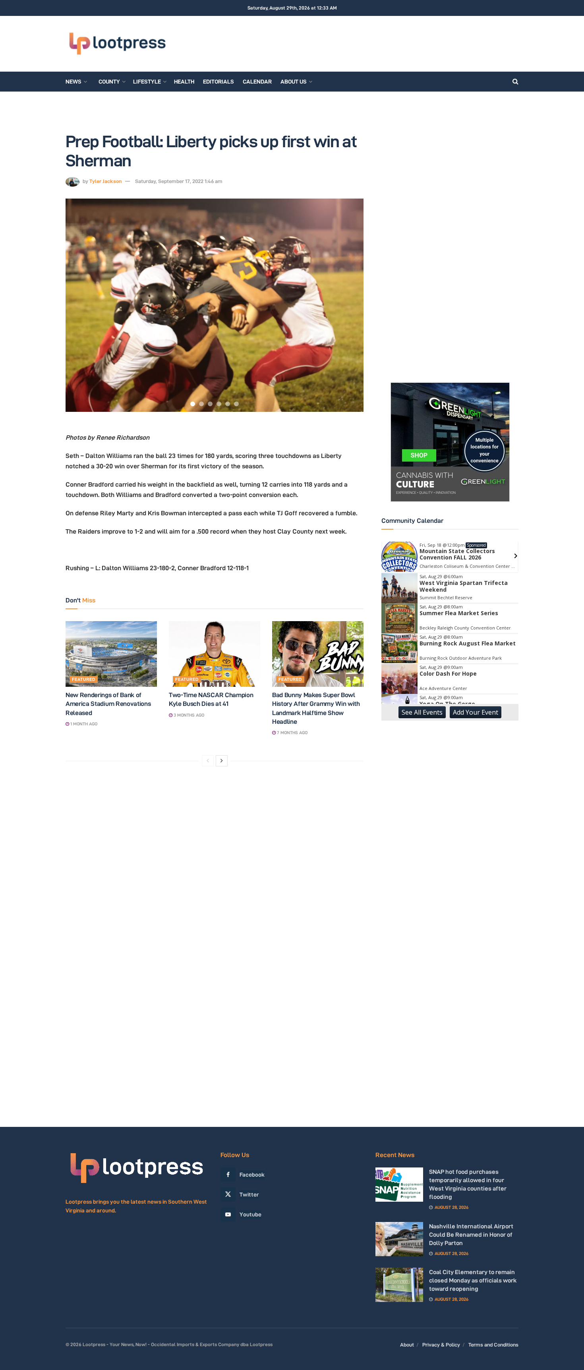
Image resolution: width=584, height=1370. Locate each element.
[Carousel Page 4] (219, 403)
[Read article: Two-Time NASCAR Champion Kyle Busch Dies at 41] (214, 653)
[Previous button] (81, 305)
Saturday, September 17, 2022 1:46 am (178, 181)
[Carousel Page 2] (201, 403)
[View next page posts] (222, 760)
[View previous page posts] (208, 760)
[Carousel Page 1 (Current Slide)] (192, 403)
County (109, 81)
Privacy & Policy (441, 1344)
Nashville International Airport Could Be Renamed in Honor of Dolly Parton (471, 1234)
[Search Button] (515, 82)
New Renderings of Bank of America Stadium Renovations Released (108, 704)
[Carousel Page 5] (227, 403)
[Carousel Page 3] (210, 403)
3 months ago (188, 715)
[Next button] (348, 305)
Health (184, 81)
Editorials (218, 81)
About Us (293, 81)
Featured (83, 679)
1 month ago (83, 723)
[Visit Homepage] (117, 43)
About (407, 1344)
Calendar (257, 81)
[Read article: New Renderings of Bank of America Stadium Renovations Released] (111, 653)
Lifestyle (147, 81)
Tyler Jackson (105, 181)
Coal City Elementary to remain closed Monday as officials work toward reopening (473, 1280)
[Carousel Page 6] (236, 403)
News (73, 81)
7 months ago (291, 732)
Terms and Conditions (493, 1344)
